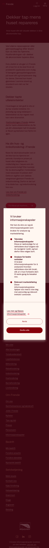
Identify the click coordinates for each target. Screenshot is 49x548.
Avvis (24, 321)
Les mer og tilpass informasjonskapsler (16, 312)
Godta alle (24, 330)
